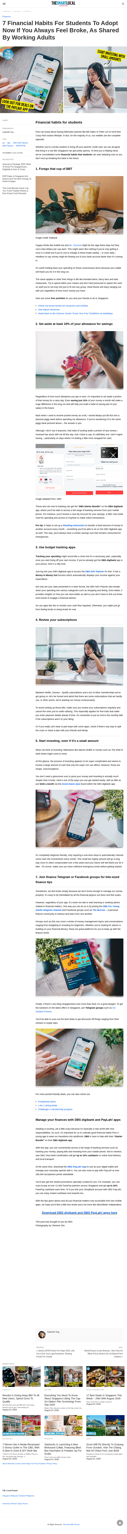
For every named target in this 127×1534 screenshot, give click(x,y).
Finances (27, 11)
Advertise (11, 1464)
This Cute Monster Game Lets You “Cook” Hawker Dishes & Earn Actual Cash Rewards (15, 190)
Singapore (6, 1496)
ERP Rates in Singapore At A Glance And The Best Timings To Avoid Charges (16, 179)
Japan (20, 1504)
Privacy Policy (51, 1464)
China (88, 1438)
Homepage (6, 11)
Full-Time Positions (38, 1464)
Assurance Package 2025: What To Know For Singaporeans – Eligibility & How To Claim (16, 166)
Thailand (21, 1496)
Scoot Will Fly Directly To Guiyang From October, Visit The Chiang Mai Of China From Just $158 (104, 1447)
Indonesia (6, 1504)
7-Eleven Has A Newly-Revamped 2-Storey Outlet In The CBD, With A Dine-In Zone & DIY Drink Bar (20, 1447)
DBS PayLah (7, 146)
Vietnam (14, 1504)
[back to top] (120, 1523)
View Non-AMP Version (71, 1524)
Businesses (7, 1438)
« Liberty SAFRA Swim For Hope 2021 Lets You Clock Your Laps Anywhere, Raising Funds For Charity (55, 1354)
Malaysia (14, 1496)
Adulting (17, 11)
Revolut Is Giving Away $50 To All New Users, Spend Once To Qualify (20, 1398)
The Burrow (99, 910)
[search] (123, 3)
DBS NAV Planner (20, 143)
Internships (26, 1464)
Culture (47, 1389)
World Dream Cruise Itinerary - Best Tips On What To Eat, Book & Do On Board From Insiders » (103, 1354)
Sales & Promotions (95, 1389)
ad (3, 143)
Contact (18, 1464)
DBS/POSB (20, 146)
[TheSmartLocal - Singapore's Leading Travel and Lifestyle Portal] (63, 3)
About (4, 1464)
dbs (8, 143)
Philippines (30, 1496)
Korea (25, 1504)
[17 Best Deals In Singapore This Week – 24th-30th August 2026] (105, 1376)
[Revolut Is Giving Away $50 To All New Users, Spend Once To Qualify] (21, 1376)
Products (48, 1438)
